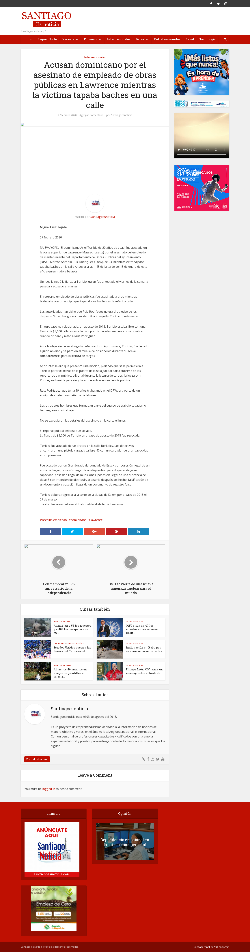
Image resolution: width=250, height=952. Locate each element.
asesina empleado (54, 520)
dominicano (79, 520)
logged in (48, 789)
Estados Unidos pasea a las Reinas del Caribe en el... (72, 649)
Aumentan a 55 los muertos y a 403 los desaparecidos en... (72, 629)
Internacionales (118, 39)
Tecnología (207, 39)
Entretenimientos (167, 39)
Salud (190, 39)
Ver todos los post (37, 759)
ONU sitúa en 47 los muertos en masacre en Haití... (142, 629)
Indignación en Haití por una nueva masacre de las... (144, 649)
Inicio (27, 39)
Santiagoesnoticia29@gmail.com (211, 947)
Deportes (142, 39)
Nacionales (70, 39)
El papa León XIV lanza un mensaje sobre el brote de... (144, 671)
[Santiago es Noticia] (46, 19)
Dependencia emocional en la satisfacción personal (125, 842)
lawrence (96, 520)
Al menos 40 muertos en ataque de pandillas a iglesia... (70, 672)
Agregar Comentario (91, 115)
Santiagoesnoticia (121, 115)
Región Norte (47, 39)
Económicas (93, 39)
